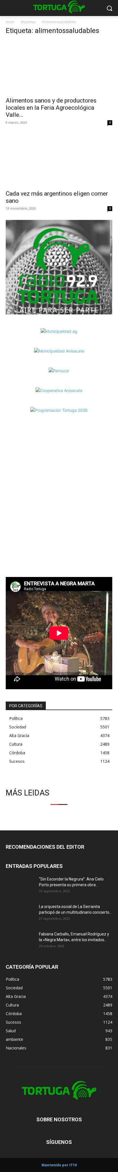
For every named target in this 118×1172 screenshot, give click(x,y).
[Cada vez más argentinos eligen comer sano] (59, 160)
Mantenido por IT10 (59, 1165)
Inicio (10, 21)
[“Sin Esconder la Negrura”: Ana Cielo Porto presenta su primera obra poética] (20, 886)
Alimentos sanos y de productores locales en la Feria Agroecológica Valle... (51, 107)
